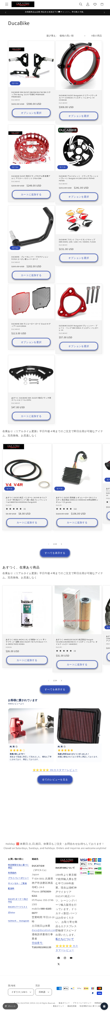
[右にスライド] (61, 544)
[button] (6, 4)
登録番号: (37, 943)
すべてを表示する (55, 552)
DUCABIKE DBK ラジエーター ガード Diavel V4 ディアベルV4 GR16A (31, 325)
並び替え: (51, 35)
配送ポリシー (58, 1006)
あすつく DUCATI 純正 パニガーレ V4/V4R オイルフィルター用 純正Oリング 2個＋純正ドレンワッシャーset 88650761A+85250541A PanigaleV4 (26, 500)
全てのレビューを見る (55, 779)
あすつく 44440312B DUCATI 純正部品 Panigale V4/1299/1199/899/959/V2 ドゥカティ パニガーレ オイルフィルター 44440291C (76, 642)
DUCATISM (25, 1003)
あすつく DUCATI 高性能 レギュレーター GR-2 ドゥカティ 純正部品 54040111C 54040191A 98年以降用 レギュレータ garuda (77, 500)
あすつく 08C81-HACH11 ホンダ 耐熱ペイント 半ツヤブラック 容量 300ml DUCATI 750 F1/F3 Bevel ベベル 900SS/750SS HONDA (26, 642)
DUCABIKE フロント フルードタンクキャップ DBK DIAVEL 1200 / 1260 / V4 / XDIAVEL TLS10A (77, 241)
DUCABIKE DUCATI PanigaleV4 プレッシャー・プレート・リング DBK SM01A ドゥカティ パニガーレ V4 (78, 328)
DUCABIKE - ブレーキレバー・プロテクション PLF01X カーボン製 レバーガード (29, 258)
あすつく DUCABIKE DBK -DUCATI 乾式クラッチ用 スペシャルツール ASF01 (31, 399)
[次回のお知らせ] (104, 12)
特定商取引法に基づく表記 (91, 1006)
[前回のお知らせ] (6, 12)
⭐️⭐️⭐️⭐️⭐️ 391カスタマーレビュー (55, 770)
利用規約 (98, 1003)
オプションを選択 (31, 112)
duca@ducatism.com (44, 930)
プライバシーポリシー (82, 1003)
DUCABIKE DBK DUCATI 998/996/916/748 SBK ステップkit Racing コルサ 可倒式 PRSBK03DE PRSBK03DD (31, 94)
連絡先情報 (72, 1006)
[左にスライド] (49, 544)
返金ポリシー (64, 1003)
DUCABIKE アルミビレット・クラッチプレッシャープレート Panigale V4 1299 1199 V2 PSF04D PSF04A (78, 178)
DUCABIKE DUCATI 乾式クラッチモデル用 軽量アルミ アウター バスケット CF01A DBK (30, 177)
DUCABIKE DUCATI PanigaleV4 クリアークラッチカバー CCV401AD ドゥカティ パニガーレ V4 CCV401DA (78, 97)
